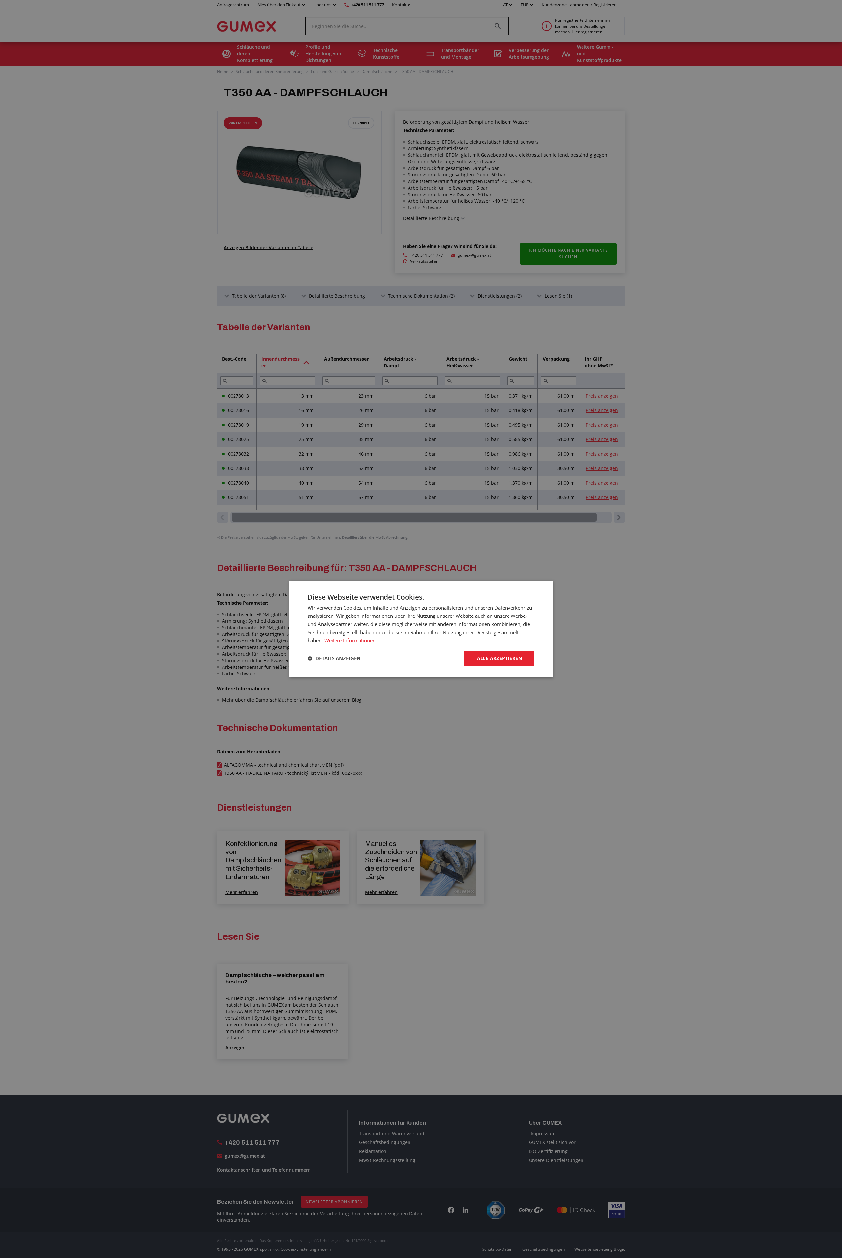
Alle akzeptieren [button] (499, 658)
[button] (334, 658)
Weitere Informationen (350, 640)
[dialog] (421, 629)
